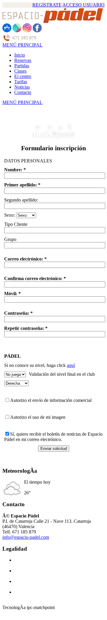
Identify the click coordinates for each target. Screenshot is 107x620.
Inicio (19, 54)
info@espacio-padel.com (25, 537)
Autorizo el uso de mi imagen (37, 417)
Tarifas (20, 81)
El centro (22, 76)
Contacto (22, 92)
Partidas (21, 65)
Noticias (22, 87)
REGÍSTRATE (47, 4)
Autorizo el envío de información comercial (51, 400)
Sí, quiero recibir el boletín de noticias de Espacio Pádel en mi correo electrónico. (53, 437)
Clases (20, 70)
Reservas (22, 60)
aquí (71, 365)
